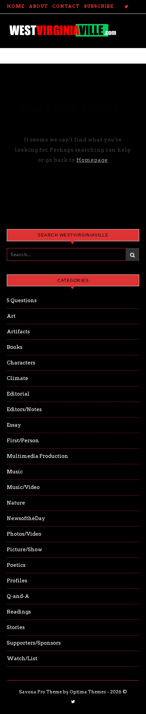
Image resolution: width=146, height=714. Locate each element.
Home (15, 6)
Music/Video (23, 487)
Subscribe (98, 6)
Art (11, 316)
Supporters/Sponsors (34, 643)
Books (14, 347)
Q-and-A (18, 596)
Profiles (17, 581)
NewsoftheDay (26, 518)
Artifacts (18, 332)
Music (15, 472)
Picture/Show (24, 549)
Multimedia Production (37, 456)
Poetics (16, 565)
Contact (65, 6)
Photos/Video (24, 534)
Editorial (18, 394)
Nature (16, 503)
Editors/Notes (24, 409)
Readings (19, 612)
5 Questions (22, 300)
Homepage (92, 160)
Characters (21, 363)
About (38, 6)
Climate (17, 378)
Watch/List (22, 658)
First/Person (23, 441)
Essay (14, 425)
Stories (16, 627)
